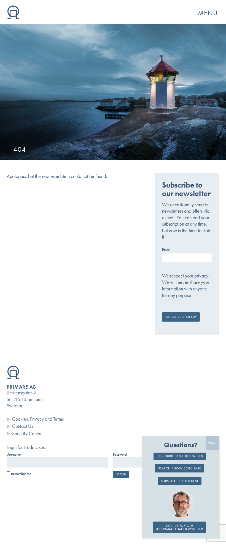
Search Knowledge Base (179, 468)
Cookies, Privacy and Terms (38, 419)
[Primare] (13, 17)
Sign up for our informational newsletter (179, 527)
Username (14, 454)
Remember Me (20, 474)
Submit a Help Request (179, 481)
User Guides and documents (180, 456)
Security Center (27, 434)
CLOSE (212, 443)
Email (166, 250)
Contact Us (22, 426)
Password (120, 454)
